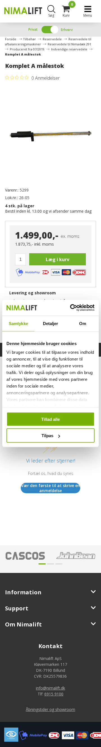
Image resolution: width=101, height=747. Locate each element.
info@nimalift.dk (50, 688)
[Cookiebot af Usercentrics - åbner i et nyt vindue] (71, 308)
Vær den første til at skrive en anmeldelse (50, 488)
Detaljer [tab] (50, 323)
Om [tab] (82, 323)
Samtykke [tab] (18, 323)
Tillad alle (50, 419)
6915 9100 (53, 694)
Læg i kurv (57, 259)
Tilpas (47, 435)
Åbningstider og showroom (50, 709)
